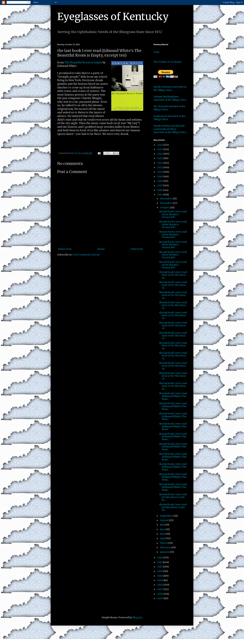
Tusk (156, 52)
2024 (160, 153)
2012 (160, 566)
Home (101, 249)
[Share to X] (111, 153)
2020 (160, 171)
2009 (160, 580)
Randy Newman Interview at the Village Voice (170, 88)
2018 (160, 180)
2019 (160, 176)
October (165, 207)
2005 (160, 598)
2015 (160, 194)
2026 (160, 144)
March (164, 542)
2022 (160, 162)
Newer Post (64, 249)
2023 (160, 158)
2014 (160, 557)
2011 (160, 571)
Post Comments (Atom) (86, 254)
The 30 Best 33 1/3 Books (167, 61)
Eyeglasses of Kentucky (113, 16)
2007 (160, 589)
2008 (160, 584)
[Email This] (105, 153)
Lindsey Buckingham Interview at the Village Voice (170, 98)
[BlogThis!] (108, 153)
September (166, 515)
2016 (160, 190)
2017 (160, 185)
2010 (160, 575)
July (162, 524)
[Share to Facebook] (114, 153)
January (165, 551)
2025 (160, 149)
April (163, 538)
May (162, 533)
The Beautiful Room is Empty (83, 62)
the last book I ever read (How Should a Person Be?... (173, 214)
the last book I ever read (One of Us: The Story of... (173, 275)
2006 (160, 593)
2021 (160, 167)
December (166, 198)
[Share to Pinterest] (117, 153)
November (166, 203)
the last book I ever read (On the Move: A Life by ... (173, 497)
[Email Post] (99, 153)
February (165, 547)
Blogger (137, 617)
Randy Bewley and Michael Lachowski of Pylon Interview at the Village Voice (170, 129)
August (164, 520)
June (163, 529)
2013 (160, 562)
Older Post (137, 249)
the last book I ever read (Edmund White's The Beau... (173, 396)
